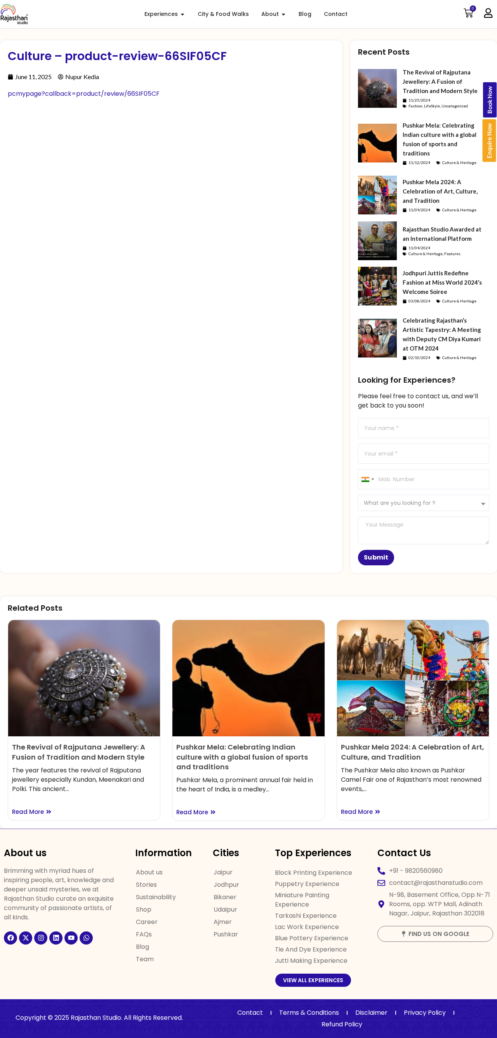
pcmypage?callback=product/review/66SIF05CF (84, 93)
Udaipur (225, 909)
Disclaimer (371, 1012)
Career (147, 921)
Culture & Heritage (459, 162)
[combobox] (367, 479)
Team (145, 959)
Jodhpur (226, 884)
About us (149, 872)
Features (452, 253)
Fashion (415, 106)
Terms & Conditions (309, 1012)
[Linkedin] (56, 938)
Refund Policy (341, 1024)
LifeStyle (432, 106)
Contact (250, 1012)
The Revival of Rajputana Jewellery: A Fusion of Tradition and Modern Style (440, 81)
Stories (146, 884)
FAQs (144, 934)
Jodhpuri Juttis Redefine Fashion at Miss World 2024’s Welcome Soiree (442, 282)
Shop (143, 909)
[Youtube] (71, 938)
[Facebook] (10, 938)
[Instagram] (40, 938)
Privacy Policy (425, 1012)
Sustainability (156, 897)
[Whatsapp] (86, 938)
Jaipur (223, 872)
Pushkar (226, 934)
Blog (142, 946)
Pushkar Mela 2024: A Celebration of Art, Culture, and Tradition (440, 191)
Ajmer (223, 921)
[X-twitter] (25, 938)
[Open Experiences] (182, 14)
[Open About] (283, 14)
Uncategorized (454, 106)
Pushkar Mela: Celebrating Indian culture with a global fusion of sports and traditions (242, 756)
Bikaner (225, 897)
